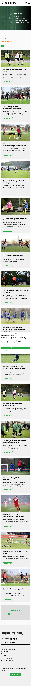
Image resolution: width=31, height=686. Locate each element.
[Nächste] (14, 46)
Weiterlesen (8, 81)
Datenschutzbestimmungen (22, 334)
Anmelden (16, 674)
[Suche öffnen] (26, 3)
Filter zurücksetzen (6, 41)
